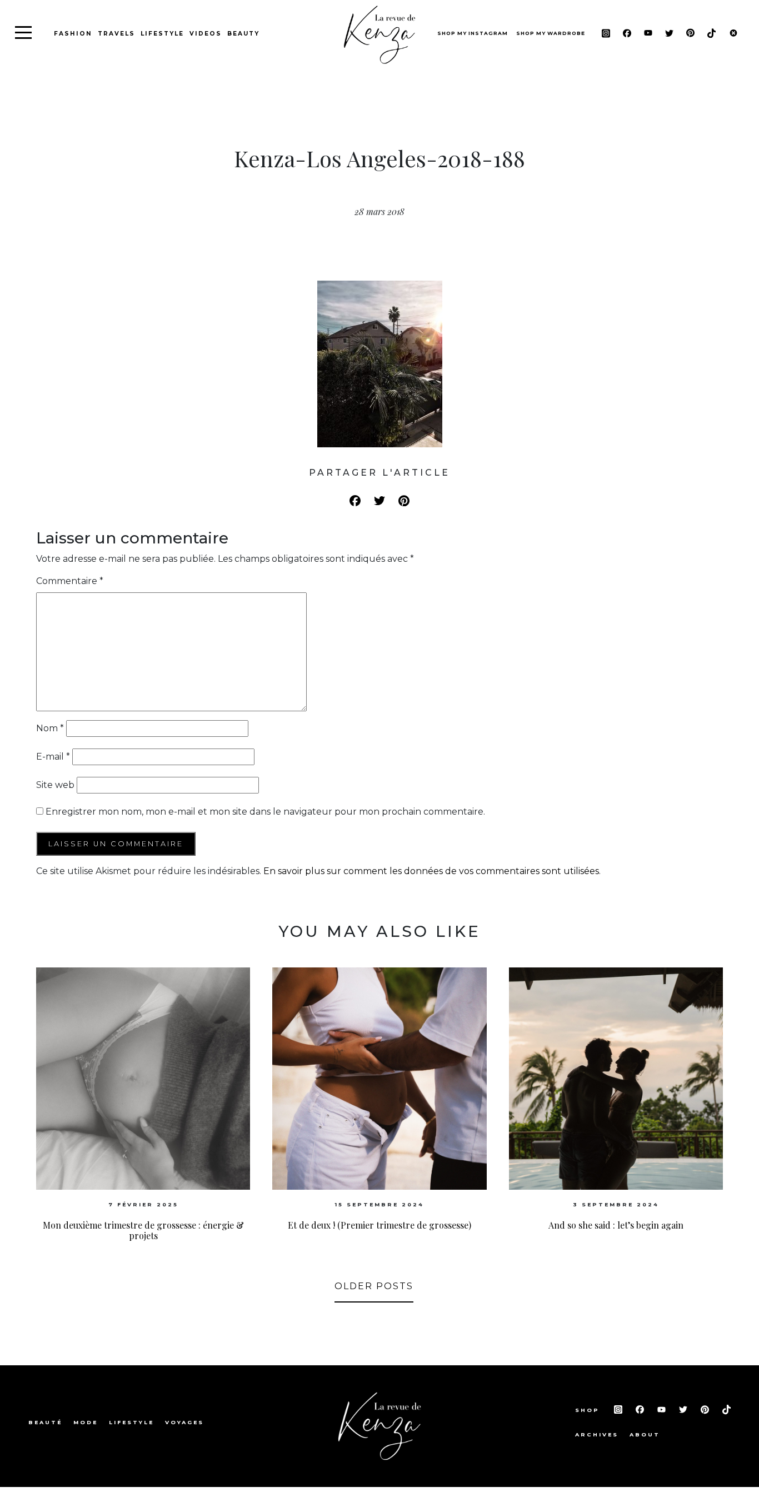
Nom (50, 728)
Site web (55, 785)
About (645, 1434)
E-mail (53, 756)
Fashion (73, 33)
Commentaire (69, 581)
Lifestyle (162, 33)
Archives (596, 1434)
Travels (116, 33)
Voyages (184, 1422)
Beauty (243, 33)
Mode (85, 1422)
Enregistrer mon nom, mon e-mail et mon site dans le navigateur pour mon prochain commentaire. (265, 811)
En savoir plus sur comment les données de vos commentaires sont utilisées (431, 871)
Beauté (45, 1422)
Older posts (373, 1286)
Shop (589, 1410)
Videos (205, 33)
